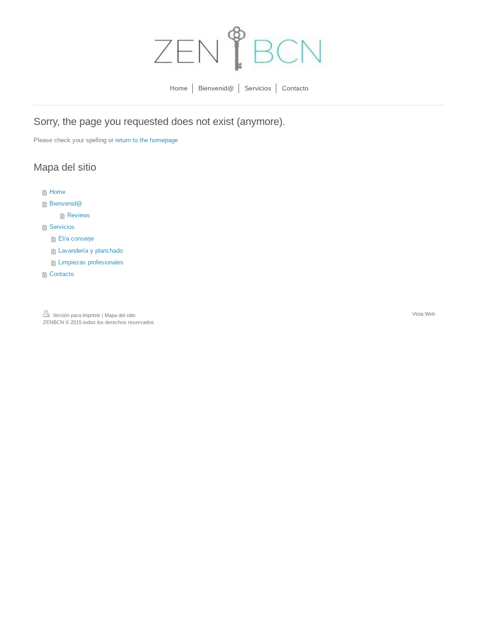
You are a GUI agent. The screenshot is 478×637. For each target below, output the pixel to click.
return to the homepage (146, 140)
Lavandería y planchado (90, 251)
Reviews (78, 215)
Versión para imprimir (76, 315)
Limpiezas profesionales (91, 262)
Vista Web (423, 314)
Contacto (61, 274)
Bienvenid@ (65, 204)
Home (57, 192)
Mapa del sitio (120, 315)
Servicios (62, 227)
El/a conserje (76, 238)
